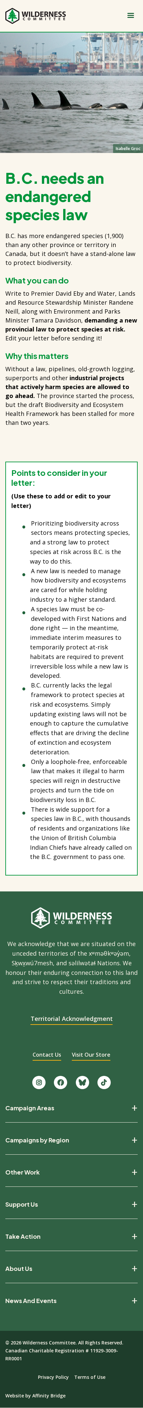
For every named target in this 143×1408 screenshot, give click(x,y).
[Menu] (130, 16)
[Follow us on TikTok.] (104, 1082)
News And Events (31, 1300)
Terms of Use (89, 1377)
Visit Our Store (91, 1054)
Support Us (21, 1204)
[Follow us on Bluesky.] (82, 1082)
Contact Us (47, 1054)
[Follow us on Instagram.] (39, 1082)
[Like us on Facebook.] (60, 1082)
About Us (18, 1268)
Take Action (23, 1236)
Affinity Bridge (49, 1395)
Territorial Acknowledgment (72, 1019)
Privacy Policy (53, 1377)
